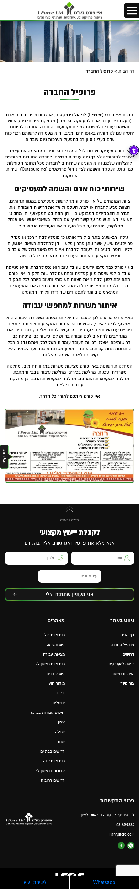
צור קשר (127, 683)
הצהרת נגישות (122, 674)
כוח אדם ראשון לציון (48, 664)
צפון (61, 722)
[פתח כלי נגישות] (134, 150)
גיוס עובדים (56, 674)
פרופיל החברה (122, 644)
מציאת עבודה (54, 654)
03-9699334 (125, 825)
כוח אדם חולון (53, 635)
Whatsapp (104, 882)
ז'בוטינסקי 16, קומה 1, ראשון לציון (107, 815)
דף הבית (126, 71)
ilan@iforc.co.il (121, 834)
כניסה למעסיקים (121, 664)
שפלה (60, 732)
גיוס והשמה (56, 644)
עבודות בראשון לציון (48, 770)
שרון (61, 741)
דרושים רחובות (53, 780)
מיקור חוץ (57, 683)
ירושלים (59, 703)
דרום (61, 693)
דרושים (128, 654)
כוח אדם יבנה (54, 761)
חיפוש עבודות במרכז (48, 712)
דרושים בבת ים (52, 751)
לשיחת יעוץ (35, 882)
